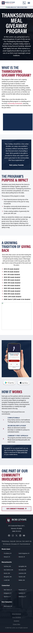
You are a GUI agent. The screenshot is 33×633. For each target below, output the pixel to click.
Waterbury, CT (22, 596)
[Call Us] (24, 2)
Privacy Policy (16, 624)
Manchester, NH (8, 606)
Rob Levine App (22, 452)
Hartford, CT (22, 593)
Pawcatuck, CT (22, 590)
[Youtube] (24, 535)
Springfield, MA (22, 566)
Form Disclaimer (16, 617)
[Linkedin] (20, 535)
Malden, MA (22, 580)
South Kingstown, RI (24, 553)
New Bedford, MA (8, 570)
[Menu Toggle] (29, 3)
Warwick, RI (22, 557)
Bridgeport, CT (7, 593)
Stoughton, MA (8, 576)
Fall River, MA (7, 566)
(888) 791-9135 (16, 531)
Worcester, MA (22, 570)
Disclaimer (16, 621)
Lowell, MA (7, 580)
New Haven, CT (8, 590)
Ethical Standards (16, 614)
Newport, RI (7, 557)
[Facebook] (9, 535)
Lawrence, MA (22, 573)
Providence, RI (7, 553)
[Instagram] (13, 535)
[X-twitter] (16, 535)
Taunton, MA (22, 576)
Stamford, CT (7, 596)
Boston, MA (7, 573)
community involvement (15, 103)
